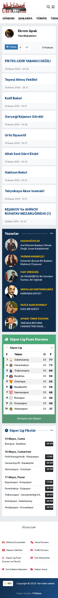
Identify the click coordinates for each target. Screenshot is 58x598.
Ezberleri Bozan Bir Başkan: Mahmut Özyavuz (36, 263)
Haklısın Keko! (16, 172)
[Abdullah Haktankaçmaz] (11, 291)
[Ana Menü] (53, 7)
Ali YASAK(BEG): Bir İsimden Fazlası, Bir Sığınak (36, 278)
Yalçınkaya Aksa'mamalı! (24, 191)
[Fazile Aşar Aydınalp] (11, 307)
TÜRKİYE (41, 18)
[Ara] (48, 7)
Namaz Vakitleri (14, 550)
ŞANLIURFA (25, 18)
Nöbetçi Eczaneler (15, 542)
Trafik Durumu (41, 550)
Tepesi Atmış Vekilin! (21, 79)
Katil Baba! (13, 98)
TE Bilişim (37, 593)
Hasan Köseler (30, 241)
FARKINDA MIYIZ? (31, 293)
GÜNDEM (8, 18)
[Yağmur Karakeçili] (11, 260)
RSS (9, 583)
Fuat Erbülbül (29, 272)
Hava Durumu (42, 542)
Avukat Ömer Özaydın (34, 319)
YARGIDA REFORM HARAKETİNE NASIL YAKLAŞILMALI (32, 325)
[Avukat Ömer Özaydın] (11, 322)
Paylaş (13, 47)
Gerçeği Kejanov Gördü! (24, 116)
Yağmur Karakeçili (32, 256)
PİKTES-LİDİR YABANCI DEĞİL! (28, 61)
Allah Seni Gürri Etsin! (21, 154)
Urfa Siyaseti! (15, 135)
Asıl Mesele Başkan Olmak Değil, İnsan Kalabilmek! (35, 247)
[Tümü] (51, 233)
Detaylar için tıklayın (29, 418)
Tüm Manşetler (42, 558)
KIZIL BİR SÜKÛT (29, 309)
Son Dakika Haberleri (16, 569)
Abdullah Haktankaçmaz (36, 289)
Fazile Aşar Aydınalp (33, 305)
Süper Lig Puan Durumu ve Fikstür (11, 560)
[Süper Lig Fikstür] (51, 430)
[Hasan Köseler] (11, 245)
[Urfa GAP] (14, 7)
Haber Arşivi (40, 569)
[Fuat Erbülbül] (11, 276)
